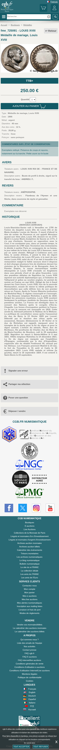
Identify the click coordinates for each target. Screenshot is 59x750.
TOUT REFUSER (40, 747)
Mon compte (29, 589)
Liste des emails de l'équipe (29, 643)
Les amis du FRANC (29, 574)
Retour (52, 30)
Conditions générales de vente (29, 663)
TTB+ (29, 80)
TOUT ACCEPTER (21, 747)
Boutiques (29, 522)
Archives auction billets (29, 546)
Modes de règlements (29, 613)
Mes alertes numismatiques (29, 603)
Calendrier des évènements (29, 550)
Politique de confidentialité (29, 677)
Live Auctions (30, 529)
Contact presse (29, 650)
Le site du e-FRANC (29, 567)
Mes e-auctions (30, 596)
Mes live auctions (29, 599)
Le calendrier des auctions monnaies (29, 628)
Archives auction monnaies (29, 543)
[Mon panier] (43, 11)
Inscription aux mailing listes (29, 606)
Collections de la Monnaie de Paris (29, 533)
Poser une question (18, 397)
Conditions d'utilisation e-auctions (29, 667)
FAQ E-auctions (29, 657)
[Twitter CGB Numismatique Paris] (22, 508)
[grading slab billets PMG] (29, 493)
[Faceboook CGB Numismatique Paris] (9, 508)
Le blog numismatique (29, 560)
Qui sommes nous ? (29, 639)
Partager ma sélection (19, 384)
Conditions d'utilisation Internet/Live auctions (29, 670)
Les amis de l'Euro (29, 577)
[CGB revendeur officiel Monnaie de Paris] (29, 479)
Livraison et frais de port (30, 610)
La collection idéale (29, 571)
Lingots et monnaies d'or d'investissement (30, 536)
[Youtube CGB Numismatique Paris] (50, 508)
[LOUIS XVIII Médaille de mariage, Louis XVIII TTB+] (29, 72)
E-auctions (29, 526)
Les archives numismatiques (29, 557)
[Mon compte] (54, 11)
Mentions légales (29, 674)
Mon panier (29, 592)
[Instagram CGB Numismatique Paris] (36, 508)
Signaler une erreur (18, 370)
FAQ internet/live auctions (29, 660)
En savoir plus (29, 743)
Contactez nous (29, 585)
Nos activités (29, 646)
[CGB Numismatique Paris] (7, 12)
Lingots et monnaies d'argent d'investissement (30, 540)
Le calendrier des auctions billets (29, 631)
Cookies (29, 681)
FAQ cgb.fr (29, 653)
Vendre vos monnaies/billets (29, 624)
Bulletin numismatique (30, 564)
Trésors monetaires (29, 553)
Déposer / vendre (16, 411)
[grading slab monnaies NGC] (29, 465)
